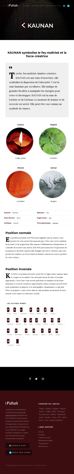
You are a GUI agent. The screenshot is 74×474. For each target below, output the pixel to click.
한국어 (54, 411)
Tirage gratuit (43, 443)
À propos (26, 5)
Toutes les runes (37, 5)
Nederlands (61, 414)
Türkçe (54, 417)
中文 (59, 417)
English (41, 409)
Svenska (47, 417)
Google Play (18, 445)
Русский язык (44, 414)
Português (61, 411)
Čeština (53, 414)
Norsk (41, 420)
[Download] (64, 5)
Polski (41, 417)
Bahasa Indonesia (56, 420)
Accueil (18, 5)
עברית (47, 420)
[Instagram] (43, 378)
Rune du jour (43, 446)
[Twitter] (37, 378)
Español (55, 409)
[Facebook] (30, 378)
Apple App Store (21, 452)
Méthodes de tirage (53, 5)
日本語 (48, 411)
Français (63, 409)
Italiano (42, 411)
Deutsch (48, 409)
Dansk (64, 417)
